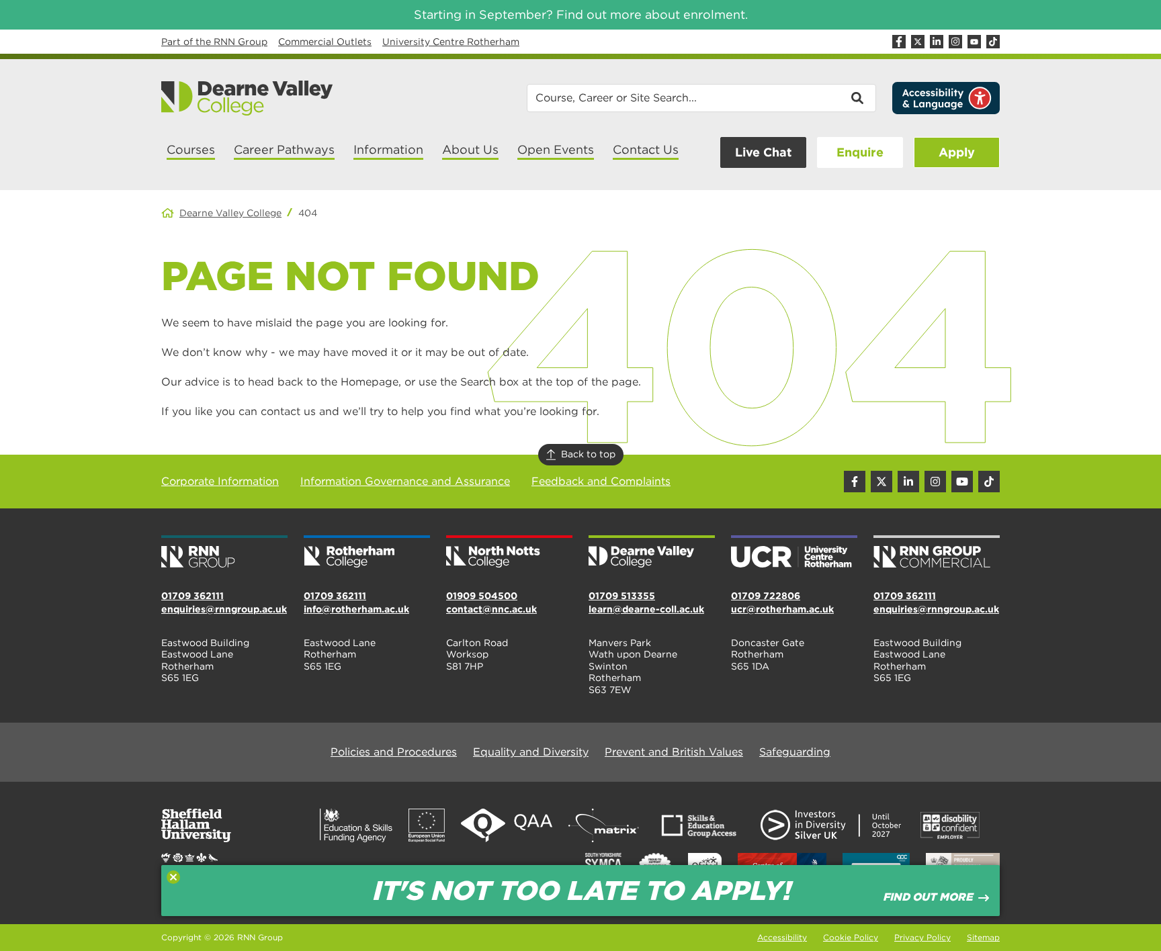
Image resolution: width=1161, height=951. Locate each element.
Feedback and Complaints (601, 481)
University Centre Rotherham (450, 41)
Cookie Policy (850, 937)
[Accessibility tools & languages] (946, 98)
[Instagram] (955, 41)
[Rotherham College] (367, 553)
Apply (957, 152)
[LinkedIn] (936, 41)
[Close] (173, 877)
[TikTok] (993, 41)
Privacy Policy (922, 937)
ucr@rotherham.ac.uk (782, 609)
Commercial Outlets (325, 41)
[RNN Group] (224, 553)
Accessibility (782, 937)
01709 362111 (192, 595)
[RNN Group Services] (936, 553)
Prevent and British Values (674, 751)
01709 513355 (622, 595)
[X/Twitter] (917, 41)
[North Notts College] (509, 553)
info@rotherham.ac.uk (356, 609)
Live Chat (763, 152)
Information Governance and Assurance (405, 481)
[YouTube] (974, 41)
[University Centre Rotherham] (794, 553)
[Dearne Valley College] (247, 98)
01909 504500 (481, 595)
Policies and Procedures (394, 751)
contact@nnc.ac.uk (491, 609)
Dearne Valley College (230, 213)
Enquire (860, 152)
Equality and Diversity (531, 751)
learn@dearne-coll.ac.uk (646, 609)
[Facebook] (899, 41)
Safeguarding (794, 751)
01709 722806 (765, 595)
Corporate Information (220, 481)
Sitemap (983, 937)
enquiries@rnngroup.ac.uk (224, 609)
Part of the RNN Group (214, 41)
